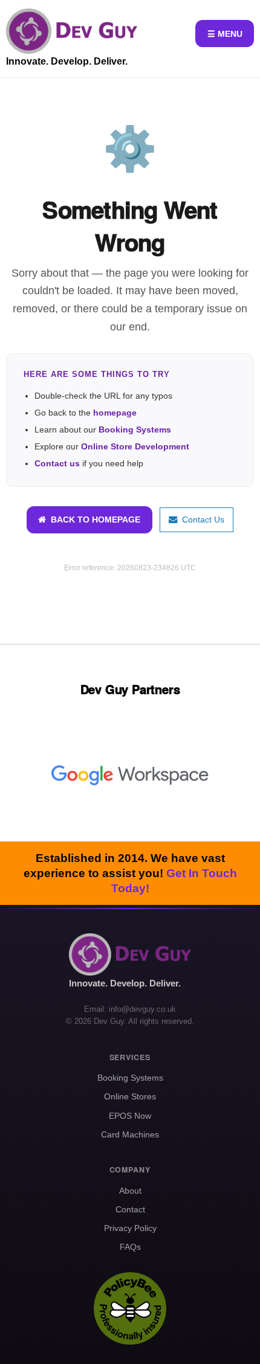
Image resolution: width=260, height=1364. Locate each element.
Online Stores (130, 1096)
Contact (130, 1209)
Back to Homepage (93, 519)
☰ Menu (224, 34)
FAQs (130, 1247)
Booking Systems (135, 429)
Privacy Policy (130, 1228)
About (130, 1190)
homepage (115, 412)
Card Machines (130, 1134)
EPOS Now (130, 1116)
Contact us (57, 463)
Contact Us (200, 519)
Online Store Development (135, 446)
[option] (130, 775)
